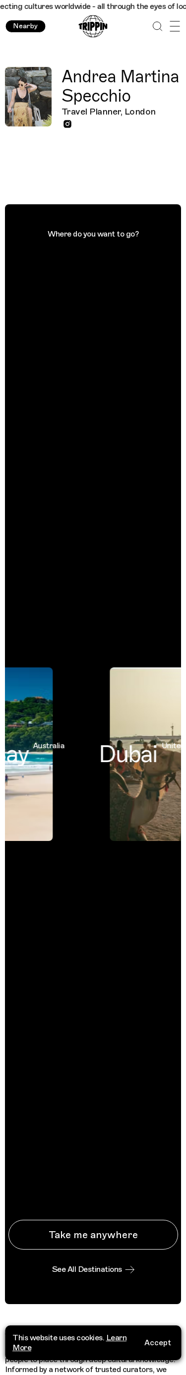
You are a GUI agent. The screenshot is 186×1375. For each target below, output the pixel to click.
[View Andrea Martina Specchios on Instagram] (67, 124)
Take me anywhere (93, 1235)
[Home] (92, 26)
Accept (157, 1343)
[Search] (157, 26)
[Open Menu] (175, 26)
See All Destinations (87, 1269)
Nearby (25, 26)
